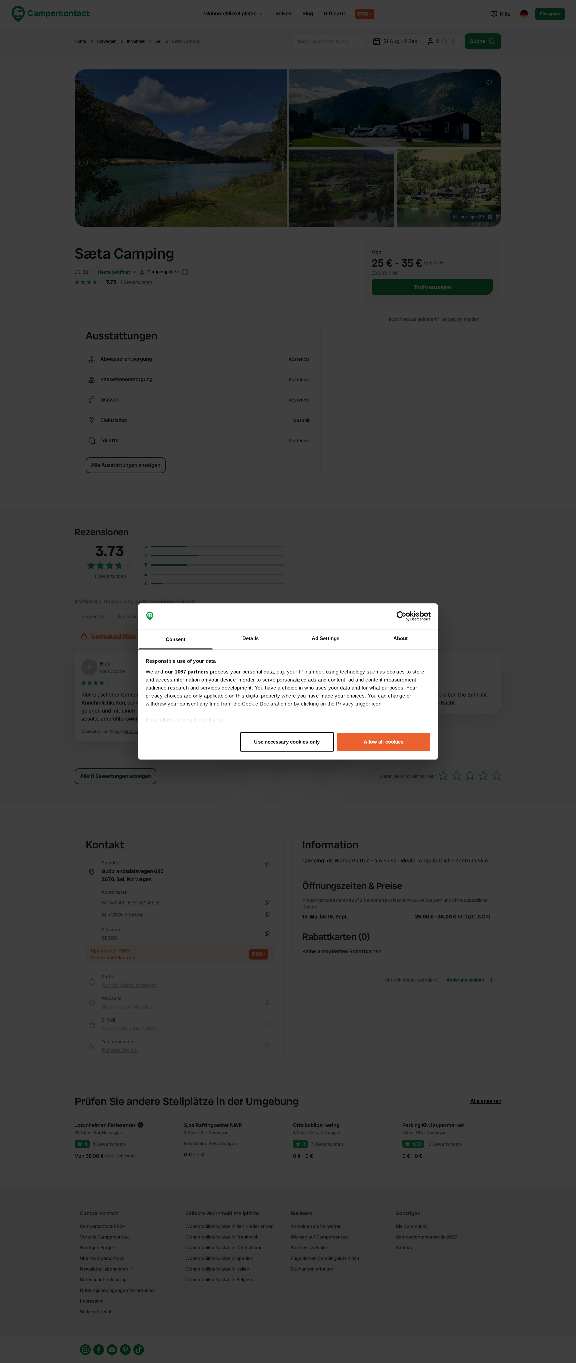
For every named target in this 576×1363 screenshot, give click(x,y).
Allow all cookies (384, 742)
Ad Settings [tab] (325, 638)
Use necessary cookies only (287, 742)
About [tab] (400, 638)
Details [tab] (250, 638)
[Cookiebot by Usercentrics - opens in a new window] (401, 616)
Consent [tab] (176, 639)
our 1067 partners (187, 671)
